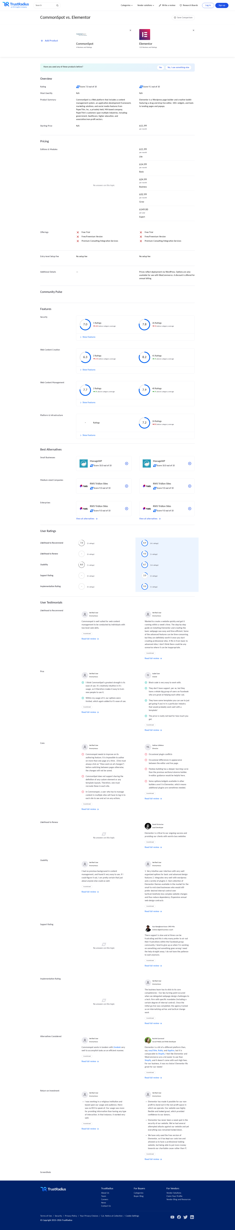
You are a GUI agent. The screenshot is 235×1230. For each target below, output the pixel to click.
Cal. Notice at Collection (112, 1216)
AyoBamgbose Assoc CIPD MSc (163, 927)
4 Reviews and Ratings (84, 47)
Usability (44, 565)
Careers (104, 1199)
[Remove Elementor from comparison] (193, 30)
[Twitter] (185, 1217)
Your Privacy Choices (89, 1216)
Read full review (89, 639)
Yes (160, 67)
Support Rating (46, 576)
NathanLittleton (158, 745)
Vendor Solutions (173, 1193)
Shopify (161, 1054)
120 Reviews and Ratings (148, 47)
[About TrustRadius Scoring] (78, 87)
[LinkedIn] (192, 1217)
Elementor (145, 44)
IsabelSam (156, 674)
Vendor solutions (144, 5)
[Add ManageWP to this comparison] (126, 463)
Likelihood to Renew (49, 554)
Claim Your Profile (174, 1196)
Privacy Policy (71, 1216)
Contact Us (106, 1206)
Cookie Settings (132, 1216)
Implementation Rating (50, 586)
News (103, 1203)
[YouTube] (172, 1217)
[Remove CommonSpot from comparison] (130, 30)
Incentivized (87, 633)
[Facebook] (179, 1217)
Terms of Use (46, 1216)
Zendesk (117, 1047)
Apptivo (171, 1051)
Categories (125, 5)
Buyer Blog (138, 1196)
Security (58, 1216)
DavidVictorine (157, 824)
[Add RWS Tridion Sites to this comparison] (126, 486)
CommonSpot (84, 44)
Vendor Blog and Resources (178, 1199)
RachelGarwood (158, 1038)
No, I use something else (178, 67)
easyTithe (153, 1051)
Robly (160, 1051)
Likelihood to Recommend (51, 543)
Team (103, 1196)
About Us (105, 1193)
